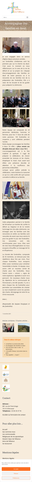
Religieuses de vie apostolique (12, 437)
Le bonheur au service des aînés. (15, 344)
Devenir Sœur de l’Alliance (11, 439)
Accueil (4, 429)
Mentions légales (8, 458)
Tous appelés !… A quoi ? (12, 355)
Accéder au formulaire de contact (13, 415)
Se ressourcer (7, 444)
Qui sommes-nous (8, 432)
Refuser (16, 473)
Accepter (16, 469)
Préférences (16, 478)
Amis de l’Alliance (8, 441)
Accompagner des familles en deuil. (15, 345)
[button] (3, 327)
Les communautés (8, 434)
